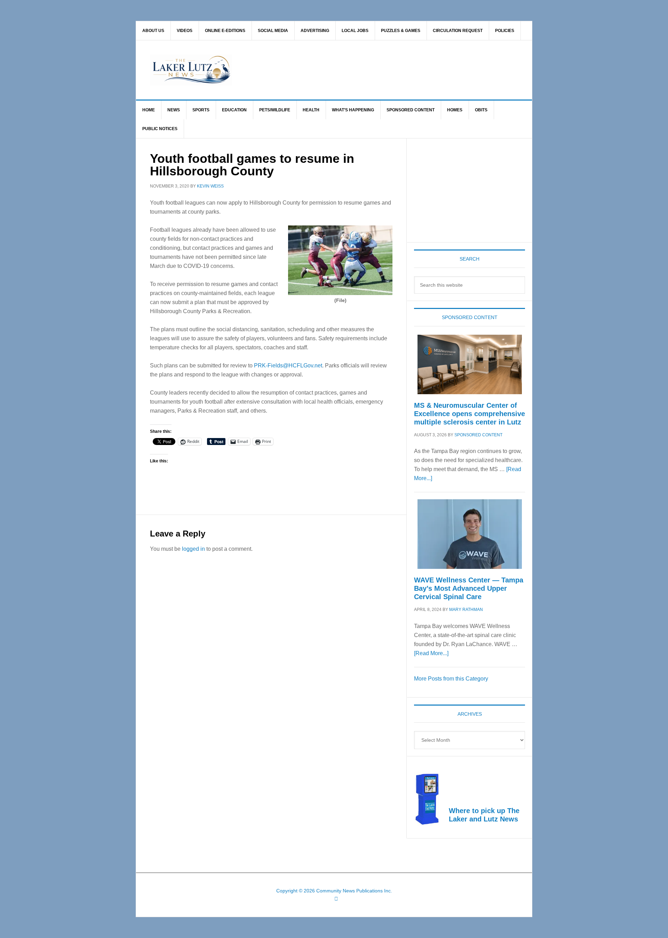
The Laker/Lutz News (352, 70)
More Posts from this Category (451, 679)
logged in (193, 549)
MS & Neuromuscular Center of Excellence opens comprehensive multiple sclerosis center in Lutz (469, 414)
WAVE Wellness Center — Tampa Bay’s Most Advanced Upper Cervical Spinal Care (468, 588)
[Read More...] (431, 653)
